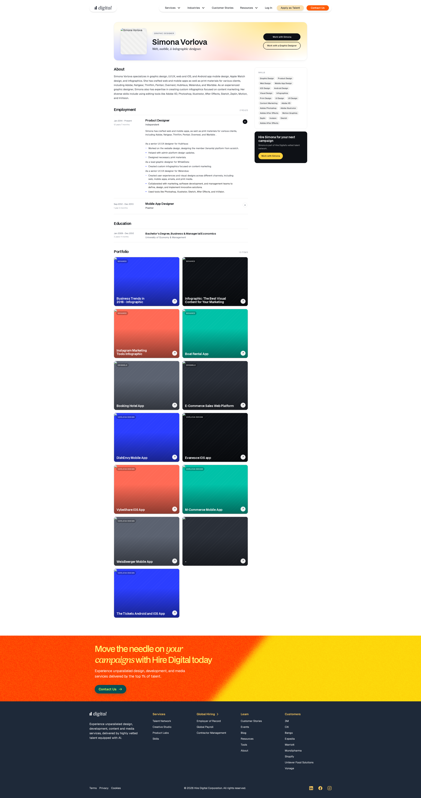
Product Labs (161, 733)
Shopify (289, 756)
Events (245, 727)
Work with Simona (282, 37)
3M (287, 721)
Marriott (289, 744)
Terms (93, 788)
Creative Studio (162, 727)
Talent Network (162, 721)
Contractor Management (211, 733)
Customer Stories (223, 8)
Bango (289, 733)
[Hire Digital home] (103, 8)
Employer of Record (209, 721)
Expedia (290, 738)
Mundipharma (293, 750)
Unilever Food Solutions (299, 762)
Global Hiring (206, 714)
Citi (287, 727)
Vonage (289, 768)
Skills (156, 738)
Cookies (116, 788)
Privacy (104, 788)
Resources (247, 738)
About (244, 750)
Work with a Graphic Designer (282, 45)
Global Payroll (205, 727)
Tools (244, 744)
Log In (268, 8)
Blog (243, 733)
